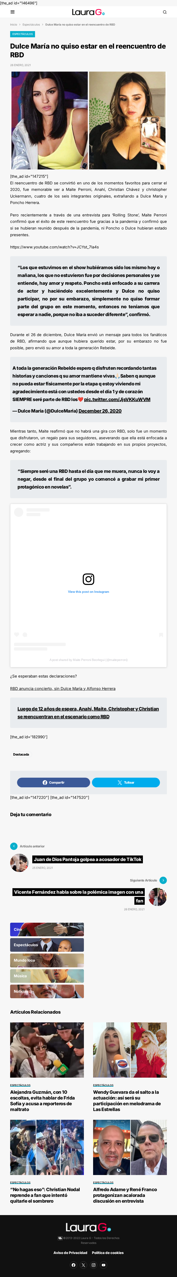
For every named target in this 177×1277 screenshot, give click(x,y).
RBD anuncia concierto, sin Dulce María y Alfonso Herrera (62, 688)
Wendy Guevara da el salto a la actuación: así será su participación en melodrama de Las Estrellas (127, 1100)
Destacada (21, 754)
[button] (12, 12)
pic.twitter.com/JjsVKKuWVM (117, 399)
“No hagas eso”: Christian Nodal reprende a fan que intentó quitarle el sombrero (45, 1195)
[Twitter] (83, 1265)
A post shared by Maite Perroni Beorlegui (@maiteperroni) (89, 660)
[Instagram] (93, 1265)
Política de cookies (108, 1253)
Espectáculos (31, 24)
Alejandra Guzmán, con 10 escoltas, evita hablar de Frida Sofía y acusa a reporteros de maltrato (42, 1100)
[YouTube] (103, 1265)
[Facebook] (73, 1265)
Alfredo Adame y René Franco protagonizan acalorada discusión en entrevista (125, 1195)
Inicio (13, 24)
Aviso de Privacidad (70, 1253)
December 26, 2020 (100, 411)
